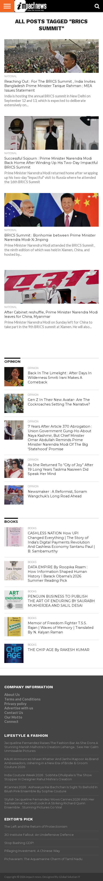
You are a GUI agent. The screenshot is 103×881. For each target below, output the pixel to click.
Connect (11, 721)
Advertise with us (18, 708)
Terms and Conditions (22, 699)
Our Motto (13, 717)
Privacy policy (15, 704)
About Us (12, 695)
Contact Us (13, 713)
